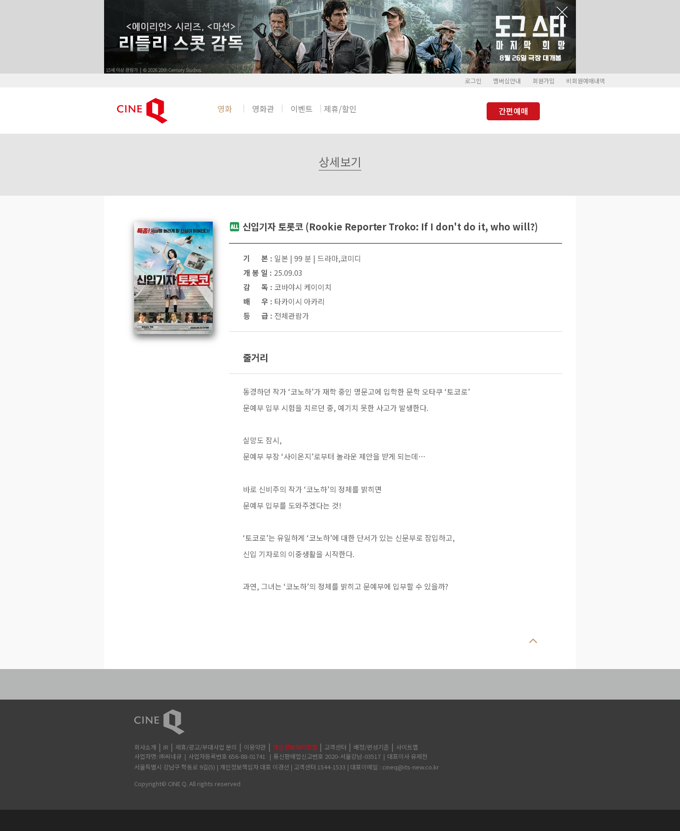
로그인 (473, 80)
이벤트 (302, 108)
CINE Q (340, 722)
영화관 (263, 108)
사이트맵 (407, 747)
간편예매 (513, 111)
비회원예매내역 (585, 80)
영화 (224, 108)
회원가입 (543, 80)
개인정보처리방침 (295, 747)
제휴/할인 (340, 108)
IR (165, 747)
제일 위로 (532, 641)
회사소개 (145, 747)
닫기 (562, 12)
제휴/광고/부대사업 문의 (206, 747)
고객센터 (335, 747)
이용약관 (255, 747)
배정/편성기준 (371, 747)
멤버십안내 (507, 80)
